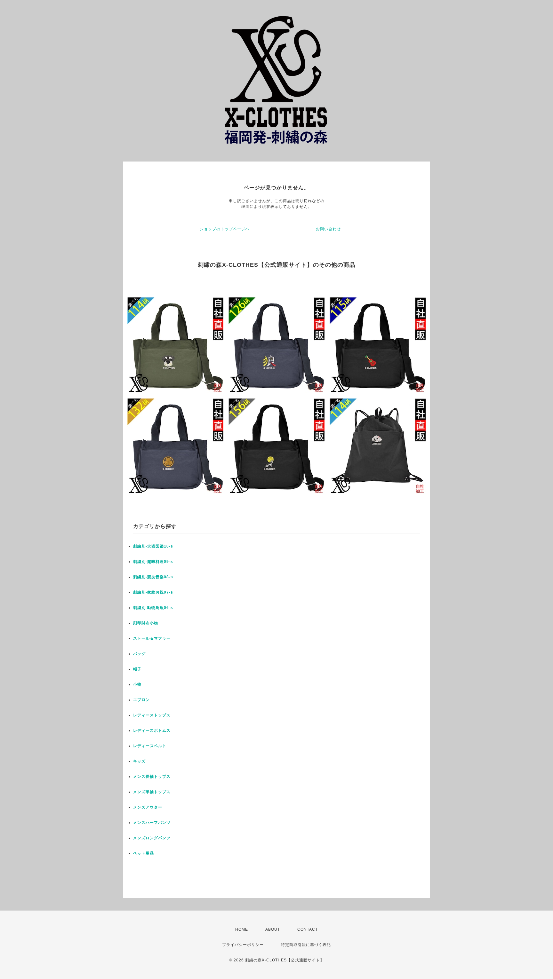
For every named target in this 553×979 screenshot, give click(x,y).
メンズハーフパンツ (152, 822)
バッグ (139, 653)
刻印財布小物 (145, 623)
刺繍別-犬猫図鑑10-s (153, 546)
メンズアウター (147, 807)
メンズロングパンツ (152, 838)
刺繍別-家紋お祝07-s (153, 592)
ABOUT (272, 929)
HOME (241, 929)
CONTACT (307, 929)
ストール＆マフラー (152, 638)
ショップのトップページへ (225, 229)
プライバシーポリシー (243, 945)
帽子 (137, 669)
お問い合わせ (328, 229)
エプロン (141, 700)
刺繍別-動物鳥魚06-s (153, 607)
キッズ (139, 761)
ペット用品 (143, 853)
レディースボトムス (152, 730)
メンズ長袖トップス (152, 776)
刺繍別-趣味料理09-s (153, 561)
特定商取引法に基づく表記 (306, 945)
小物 (137, 684)
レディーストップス (152, 715)
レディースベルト (149, 746)
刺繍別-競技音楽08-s (153, 577)
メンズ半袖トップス (152, 792)
